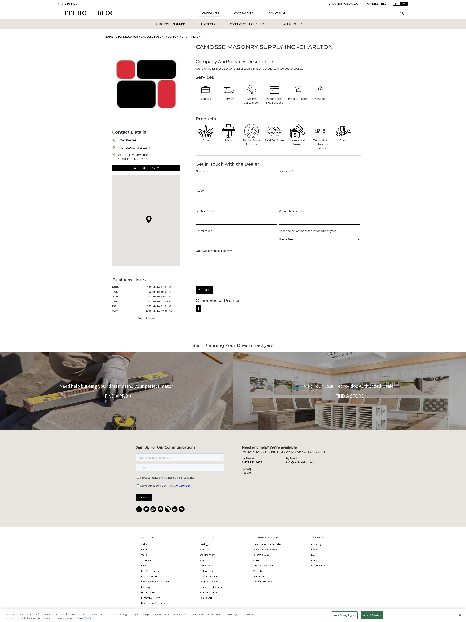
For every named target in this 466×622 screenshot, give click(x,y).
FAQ (313, 554)
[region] (233, 615)
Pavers (144, 549)
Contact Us (317, 560)
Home (109, 36)
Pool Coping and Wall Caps (155, 581)
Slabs (144, 544)
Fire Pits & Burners (150, 571)
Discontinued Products (153, 603)
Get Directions (144, 167)
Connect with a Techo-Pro (249, 24)
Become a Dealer (261, 554)
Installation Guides (209, 576)
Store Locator (127, 36)
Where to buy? (260, 560)
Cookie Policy (83, 618)
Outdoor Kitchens (150, 576)
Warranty (257, 571)
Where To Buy (66, 3)
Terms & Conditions (263, 565)
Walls (144, 554)
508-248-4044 (127, 140)
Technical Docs (207, 571)
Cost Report (206, 597)
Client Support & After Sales (267, 544)
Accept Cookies (372, 615)
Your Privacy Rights (344, 615)
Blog (202, 560)
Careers (315, 549)
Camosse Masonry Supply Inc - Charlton (171, 36)
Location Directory (262, 581)
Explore (247, 473)
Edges (144, 565)
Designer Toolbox (209, 581)
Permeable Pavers (150, 597)
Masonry (145, 587)
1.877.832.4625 (252, 462)
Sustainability (318, 565)
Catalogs (204, 544)
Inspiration (205, 549)
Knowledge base (208, 554)
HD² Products (148, 592)
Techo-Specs (206, 565)
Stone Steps (147, 560)
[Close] (460, 615)
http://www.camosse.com (134, 147)
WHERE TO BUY (292, 24)
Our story (316, 544)
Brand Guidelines (208, 592)
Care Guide (258, 576)
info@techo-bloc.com (300, 462)
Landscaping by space (211, 587)
